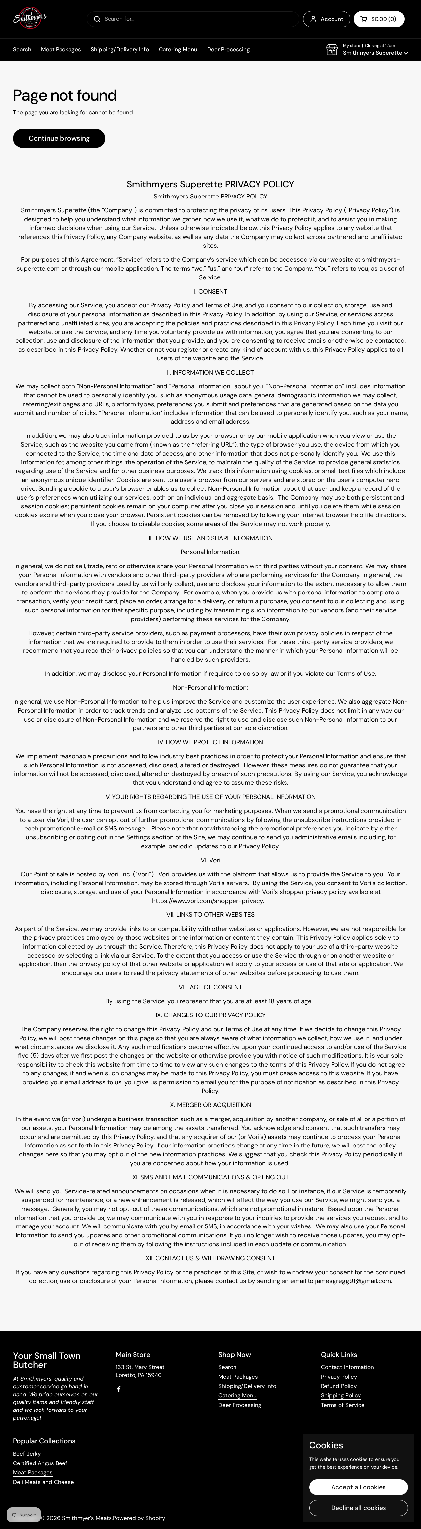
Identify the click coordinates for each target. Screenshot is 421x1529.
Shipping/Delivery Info (247, 1386)
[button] (367, 49)
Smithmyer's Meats (87, 1518)
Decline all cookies (358, 1508)
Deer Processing (239, 1405)
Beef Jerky (27, 1453)
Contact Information (347, 1367)
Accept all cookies (358, 1487)
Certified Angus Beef (40, 1463)
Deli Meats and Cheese (43, 1482)
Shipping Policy (341, 1395)
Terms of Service (343, 1405)
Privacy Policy (339, 1376)
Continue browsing (59, 138)
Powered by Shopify (139, 1518)
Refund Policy (339, 1386)
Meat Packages (238, 1376)
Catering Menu (237, 1395)
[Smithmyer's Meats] (30, 19)
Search (227, 1367)
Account (332, 19)
